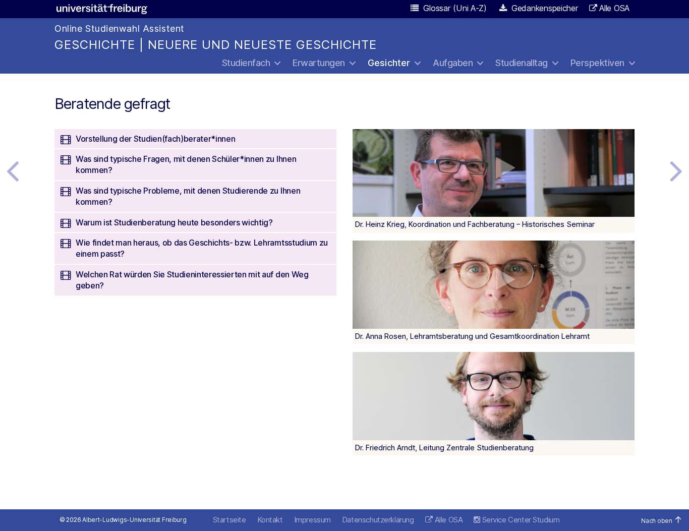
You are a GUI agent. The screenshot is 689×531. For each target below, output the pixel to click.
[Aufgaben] (676, 170)
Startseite (229, 519)
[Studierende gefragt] (12, 170)
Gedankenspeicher (543, 8)
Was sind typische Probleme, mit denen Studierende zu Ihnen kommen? (188, 196)
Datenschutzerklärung (378, 519)
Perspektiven (597, 62)
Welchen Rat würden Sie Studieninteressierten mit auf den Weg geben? (192, 279)
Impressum (312, 519)
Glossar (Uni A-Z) (454, 8)
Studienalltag (521, 62)
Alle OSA (614, 8)
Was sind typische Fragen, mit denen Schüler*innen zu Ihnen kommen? (186, 164)
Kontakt (270, 519)
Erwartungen (319, 62)
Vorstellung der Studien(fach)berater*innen (155, 139)
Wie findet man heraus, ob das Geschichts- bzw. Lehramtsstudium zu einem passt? (202, 248)
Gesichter (389, 62)
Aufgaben (453, 62)
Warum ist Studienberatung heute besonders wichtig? (174, 222)
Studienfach (246, 62)
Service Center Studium (519, 519)
